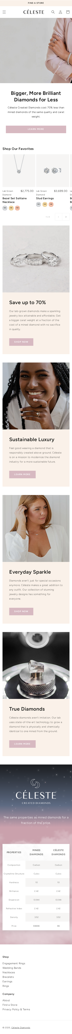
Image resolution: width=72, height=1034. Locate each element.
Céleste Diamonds (20, 1027)
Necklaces (9, 972)
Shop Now (21, 342)
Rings (6, 985)
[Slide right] (65, 216)
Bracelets (8, 976)
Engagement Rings (14, 963)
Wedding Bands (12, 967)
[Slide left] (58, 216)
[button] (4, 12)
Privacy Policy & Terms (16, 1009)
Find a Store (10, 1004)
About (6, 1000)
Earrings (7, 981)
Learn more (22, 474)
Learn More (36, 129)
